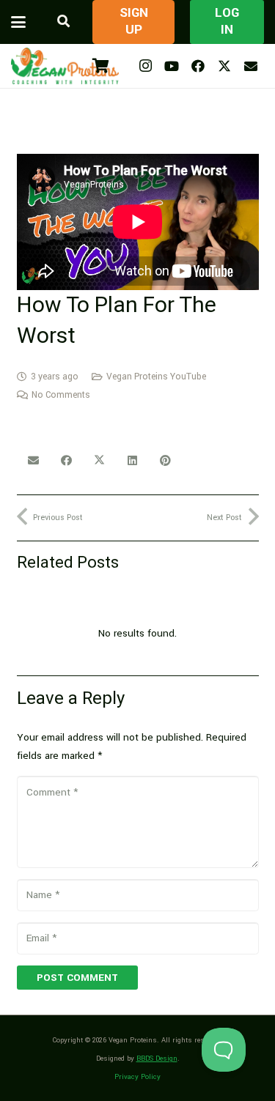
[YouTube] (171, 66)
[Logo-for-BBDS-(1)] (65, 66)
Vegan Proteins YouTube (156, 376)
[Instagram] (145, 66)
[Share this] (66, 461)
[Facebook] (198, 66)
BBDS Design (156, 1058)
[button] (18, 22)
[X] (224, 66)
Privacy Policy (137, 1077)
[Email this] (33, 461)
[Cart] (100, 66)
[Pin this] (165, 461)
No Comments (61, 394)
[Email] (251, 66)
